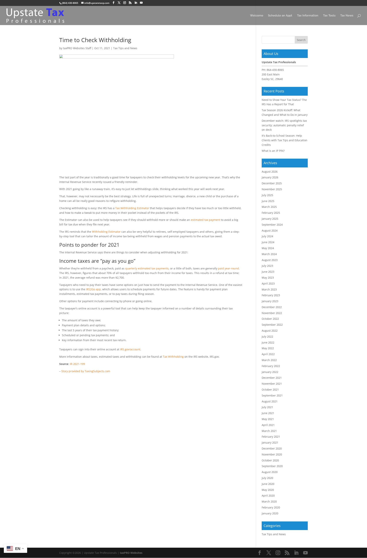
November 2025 (272, 189)
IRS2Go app (93, 289)
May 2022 (268, 348)
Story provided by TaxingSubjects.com (85, 371)
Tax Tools (329, 15)
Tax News (346, 15)
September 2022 (272, 324)
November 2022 (272, 313)
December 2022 (272, 307)
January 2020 (270, 513)
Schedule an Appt (280, 15)
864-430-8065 (275, 70)
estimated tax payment (205, 220)
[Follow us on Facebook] (113, 2)
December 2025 (272, 183)
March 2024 (269, 254)
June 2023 (268, 271)
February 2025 (271, 213)
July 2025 (267, 195)
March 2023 (269, 289)
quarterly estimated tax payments (147, 268)
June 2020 (268, 484)
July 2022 (267, 336)
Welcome (256, 15)
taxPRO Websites (131, 553)
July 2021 (267, 407)
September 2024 (272, 224)
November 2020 (272, 454)
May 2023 (268, 277)
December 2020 (272, 448)
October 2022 (270, 319)
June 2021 (268, 413)
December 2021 (272, 377)
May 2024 (268, 248)
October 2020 (270, 460)
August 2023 (270, 260)
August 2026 (270, 171)
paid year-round (228, 268)
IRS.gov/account (130, 349)
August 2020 (270, 472)
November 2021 (272, 383)
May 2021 (268, 419)
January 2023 (270, 301)
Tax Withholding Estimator (132, 208)
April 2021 (268, 425)
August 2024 (270, 230)
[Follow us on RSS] (130, 2)
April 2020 (268, 495)
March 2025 (269, 207)
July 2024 (267, 236)
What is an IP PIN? (273, 151)
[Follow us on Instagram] (124, 2)
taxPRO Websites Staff (77, 48)
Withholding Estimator (106, 231)
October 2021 (270, 389)
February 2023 (271, 295)
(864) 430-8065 (70, 3)
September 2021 (272, 395)
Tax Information (307, 15)
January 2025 (270, 218)
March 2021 (269, 431)
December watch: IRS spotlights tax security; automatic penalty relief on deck (284, 125)
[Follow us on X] (119, 2)
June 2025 (268, 201)
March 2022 (269, 360)
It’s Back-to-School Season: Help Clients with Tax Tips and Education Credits (284, 140)
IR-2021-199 (77, 364)
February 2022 (271, 366)
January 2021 (270, 442)
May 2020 (268, 490)
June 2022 (268, 342)
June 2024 (268, 242)
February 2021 (271, 436)
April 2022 (268, 354)
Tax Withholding (173, 356)
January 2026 (270, 177)
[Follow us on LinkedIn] (135, 2)
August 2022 (270, 330)
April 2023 (268, 283)
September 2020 (272, 466)
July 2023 (267, 266)
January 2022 (270, 372)
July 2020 (267, 478)
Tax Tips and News (125, 48)
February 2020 (271, 507)
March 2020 (269, 501)
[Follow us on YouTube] (141, 2)
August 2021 (270, 401)
